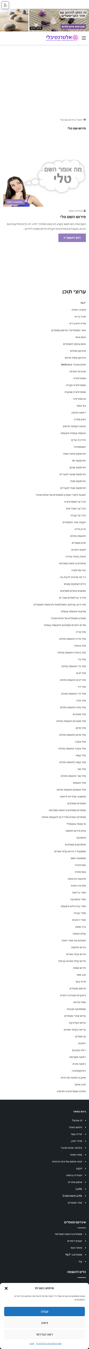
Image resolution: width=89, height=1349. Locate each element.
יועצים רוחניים (74, 1240)
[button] (6, 1288)
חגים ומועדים (79, 542)
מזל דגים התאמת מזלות (73, 679)
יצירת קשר (76, 1134)
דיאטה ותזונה (78, 412)
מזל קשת (81, 755)
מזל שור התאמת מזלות (73, 775)
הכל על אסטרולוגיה (75, 501)
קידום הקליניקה (77, 1022)
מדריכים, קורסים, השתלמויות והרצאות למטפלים (60, 604)
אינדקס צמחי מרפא (75, 357)
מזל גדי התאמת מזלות (73, 666)
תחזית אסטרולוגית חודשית (71, 1091)
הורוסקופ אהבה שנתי (74, 453)
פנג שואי (81, 974)
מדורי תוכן (76, 1140)
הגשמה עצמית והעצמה (73, 433)
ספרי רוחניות (79, 919)
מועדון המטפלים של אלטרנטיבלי (68, 618)
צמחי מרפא (79, 1002)
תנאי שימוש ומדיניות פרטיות (48, 1343)
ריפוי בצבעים (79, 1050)
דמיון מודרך (80, 419)
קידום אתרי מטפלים (75, 1015)
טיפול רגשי (76, 1247)
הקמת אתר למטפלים (74, 522)
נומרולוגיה (80, 865)
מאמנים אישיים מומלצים (73, 590)
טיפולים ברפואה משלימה (72, 563)
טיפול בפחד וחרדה (76, 556)
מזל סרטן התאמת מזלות (72, 734)
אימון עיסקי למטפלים (74, 344)
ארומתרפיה (79, 398)
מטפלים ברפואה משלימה (68, 1234)
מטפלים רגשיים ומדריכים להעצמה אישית (64, 817)
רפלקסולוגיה (79, 1070)
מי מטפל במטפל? (76, 823)
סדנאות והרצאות (77, 878)
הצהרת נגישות (74, 1175)
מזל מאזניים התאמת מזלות (71, 721)
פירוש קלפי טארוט (76, 954)
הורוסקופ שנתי (78, 481)
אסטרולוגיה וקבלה (76, 385)
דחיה (44, 1323)
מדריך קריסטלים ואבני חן (72, 597)
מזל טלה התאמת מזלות (73, 707)
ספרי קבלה (80, 913)
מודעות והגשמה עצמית (73, 611)
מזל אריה (81, 631)
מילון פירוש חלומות (76, 830)
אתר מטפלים (75, 1202)
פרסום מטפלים (78, 988)
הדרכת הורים (78, 439)
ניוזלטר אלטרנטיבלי (71, 1147)
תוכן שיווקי (80, 1084)
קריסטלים (80, 1036)
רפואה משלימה (77, 1057)
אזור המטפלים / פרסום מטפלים (68, 330)
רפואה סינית (79, 1063)
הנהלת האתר (75, 210)
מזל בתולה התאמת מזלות (72, 652)
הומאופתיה (80, 446)
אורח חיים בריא (78, 323)
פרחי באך (80, 981)
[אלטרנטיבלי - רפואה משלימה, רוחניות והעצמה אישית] (62, 38)
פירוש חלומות (78, 947)
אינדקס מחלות (78, 350)
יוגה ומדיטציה (78, 570)
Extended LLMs (72, 1195)
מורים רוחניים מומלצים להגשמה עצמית (65, 625)
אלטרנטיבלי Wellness (73, 364)
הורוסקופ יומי (79, 460)
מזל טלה (81, 700)
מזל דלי (82, 686)
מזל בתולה (80, 645)
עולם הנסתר (79, 933)
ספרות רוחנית (78, 885)
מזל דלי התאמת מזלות (73, 693)
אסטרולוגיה (79, 378)
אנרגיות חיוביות (78, 371)
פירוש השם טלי (73, 216)
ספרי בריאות (79, 892)
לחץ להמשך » (72, 238)
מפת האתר (76, 1154)
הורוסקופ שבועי (77, 467)
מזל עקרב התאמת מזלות (72, 748)
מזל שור (81, 769)
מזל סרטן (81, 727)
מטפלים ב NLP (74, 1254)
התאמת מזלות (78, 535)
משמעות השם (78, 858)
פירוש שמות (79, 967)
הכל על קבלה (78, 515)
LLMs (79, 1188)
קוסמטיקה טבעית (76, 1009)
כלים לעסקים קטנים (75, 583)
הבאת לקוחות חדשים (74, 426)
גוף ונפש (81, 405)
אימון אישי (80, 337)
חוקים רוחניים (78, 549)
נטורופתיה (80, 871)
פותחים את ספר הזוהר (73, 940)
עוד (80, 1261)
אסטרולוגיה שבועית (75, 392)
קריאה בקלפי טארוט (75, 1029)
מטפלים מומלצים (76, 803)
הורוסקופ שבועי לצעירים (73, 474)
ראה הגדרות (44, 1334)
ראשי (80, 119)
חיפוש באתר (75, 1127)
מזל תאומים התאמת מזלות (71, 789)
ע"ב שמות (80, 926)
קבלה (44, 1311)
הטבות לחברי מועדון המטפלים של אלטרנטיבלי (61, 494)
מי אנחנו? (77, 1120)
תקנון (32, 1343)
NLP (83, 302)
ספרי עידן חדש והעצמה (73, 906)
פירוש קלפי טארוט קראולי (72, 961)
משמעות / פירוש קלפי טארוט (70, 851)
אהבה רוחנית (79, 309)
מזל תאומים (79, 782)
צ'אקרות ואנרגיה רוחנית (73, 995)
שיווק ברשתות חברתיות (73, 1077)
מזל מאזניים (79, 714)
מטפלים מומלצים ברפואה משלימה (67, 810)
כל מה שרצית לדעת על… (72, 577)
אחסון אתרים (75, 1182)
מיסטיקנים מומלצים (75, 844)
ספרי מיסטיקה (78, 899)
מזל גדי (82, 659)
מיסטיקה (81, 837)
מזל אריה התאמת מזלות (72, 638)
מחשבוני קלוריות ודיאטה (73, 796)
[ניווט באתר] (84, 39)
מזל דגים (81, 673)
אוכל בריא (80, 316)
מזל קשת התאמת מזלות (72, 762)
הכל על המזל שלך (76, 508)
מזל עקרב (80, 741)
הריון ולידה (80, 529)
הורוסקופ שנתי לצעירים (73, 487)
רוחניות (82, 1043)
